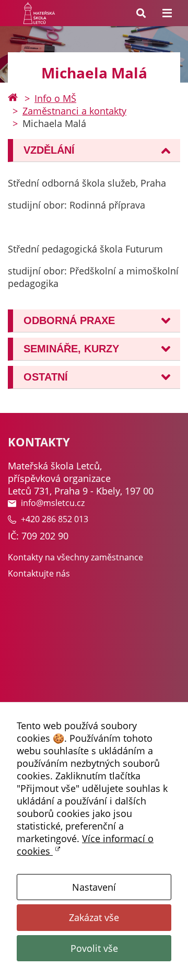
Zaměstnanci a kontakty (74, 111)
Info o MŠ (55, 98)
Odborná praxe (69, 320)
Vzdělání (49, 150)
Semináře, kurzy (71, 348)
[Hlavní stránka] (12, 98)
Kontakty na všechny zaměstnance (75, 557)
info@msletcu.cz (53, 503)
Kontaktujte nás (39, 573)
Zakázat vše (94, 917)
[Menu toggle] (167, 13)
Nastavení (94, 887)
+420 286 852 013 (54, 519)
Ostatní (46, 377)
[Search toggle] (141, 13)
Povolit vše (94, 948)
